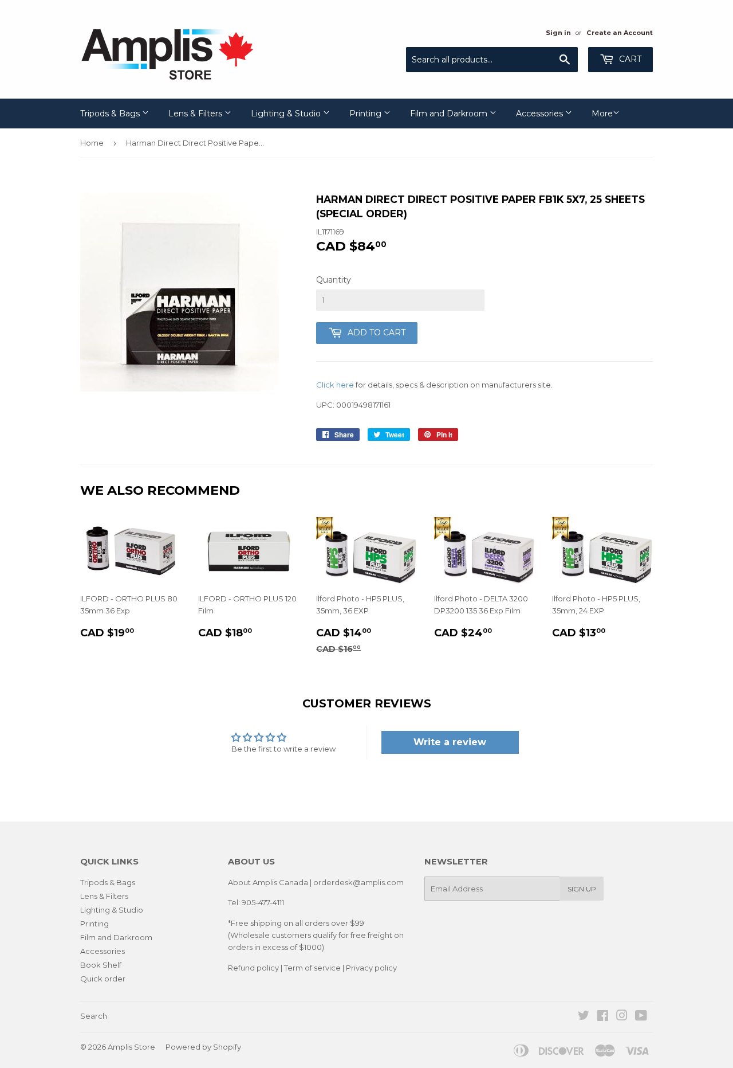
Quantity (333, 280)
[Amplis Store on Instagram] (622, 1017)
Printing (366, 113)
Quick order (102, 978)
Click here (335, 384)
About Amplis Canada (268, 882)
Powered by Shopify (203, 1046)
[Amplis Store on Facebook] (603, 1017)
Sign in (558, 33)
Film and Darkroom (450, 113)
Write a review (449, 742)
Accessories (540, 113)
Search (93, 1015)
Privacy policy (371, 967)
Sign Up (582, 889)
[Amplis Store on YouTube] (641, 1017)
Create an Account (619, 33)
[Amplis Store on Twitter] (583, 1017)
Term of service (312, 967)
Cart (629, 59)
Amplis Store (131, 1046)
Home (92, 142)
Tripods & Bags (111, 113)
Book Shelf (100, 964)
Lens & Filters (196, 113)
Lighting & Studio (287, 113)
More (602, 113)
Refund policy (253, 967)
